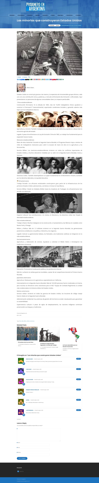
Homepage (52, 25)
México (25, 321)
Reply (78, 358)
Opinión (57, 25)
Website (19, 452)
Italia (22, 321)
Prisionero (25, 77)
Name (19, 442)
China (20, 321)
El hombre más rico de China (25, 342)
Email (19, 447)
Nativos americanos (30, 321)
